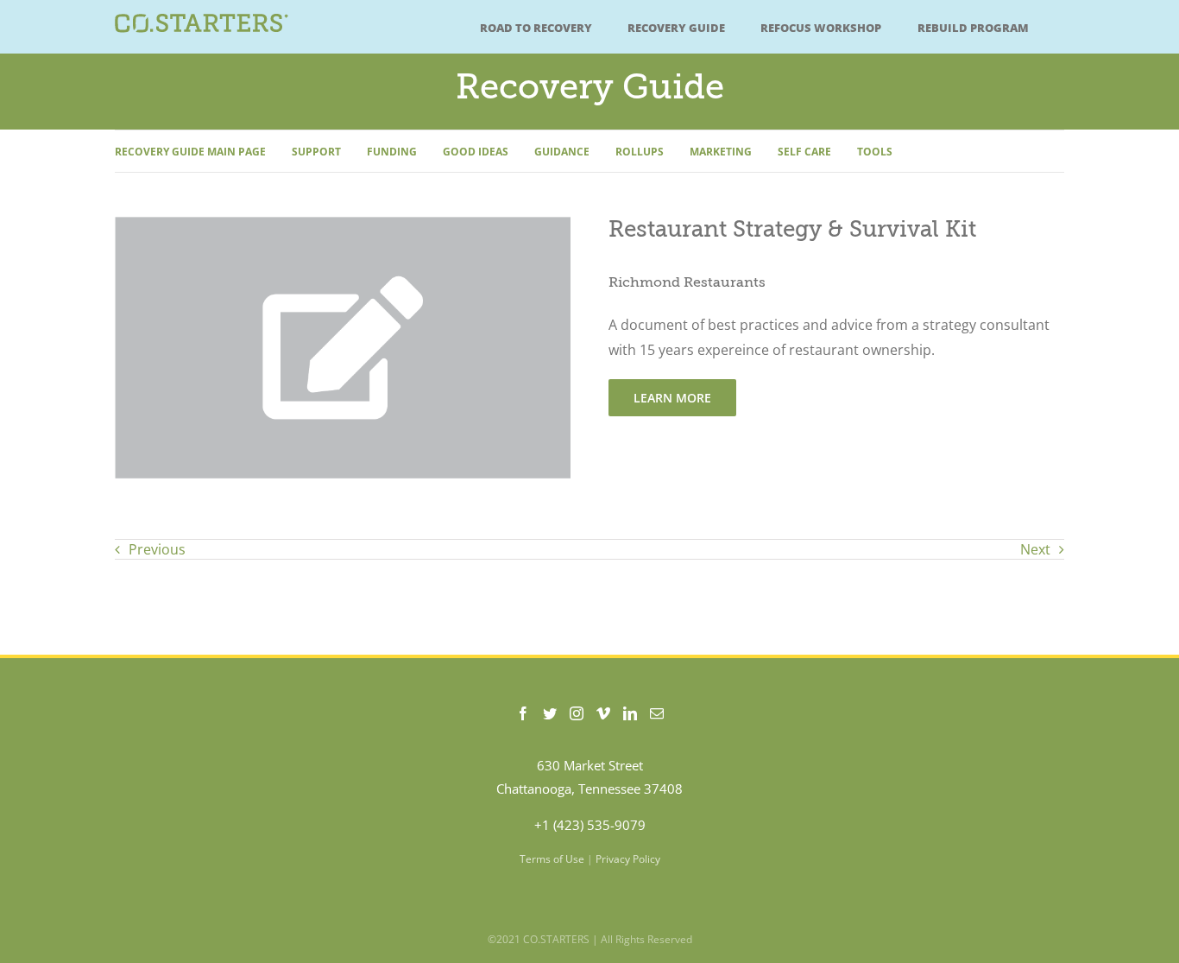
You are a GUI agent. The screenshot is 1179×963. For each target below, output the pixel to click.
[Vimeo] (603, 713)
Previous (157, 549)
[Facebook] (523, 713)
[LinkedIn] (630, 713)
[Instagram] (576, 713)
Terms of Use (552, 859)
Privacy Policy (628, 859)
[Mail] (657, 713)
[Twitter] (550, 713)
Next (1035, 549)
